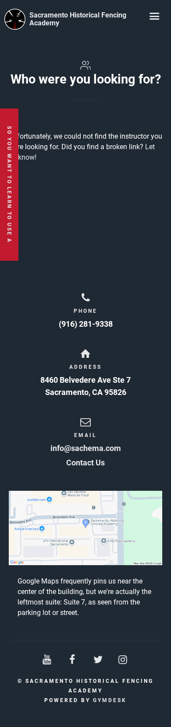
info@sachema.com (85, 448)
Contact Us (85, 462)
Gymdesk (110, 700)
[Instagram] (123, 660)
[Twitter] (98, 660)
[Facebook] (73, 660)
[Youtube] (48, 660)
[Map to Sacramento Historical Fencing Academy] (85, 528)
